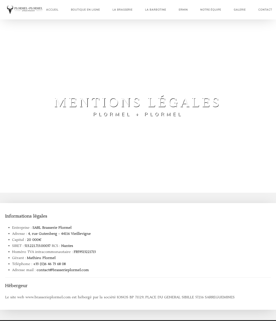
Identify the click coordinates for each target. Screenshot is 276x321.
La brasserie (123, 9)
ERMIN (183, 9)
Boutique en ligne (85, 9)
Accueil (52, 9)
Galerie (240, 9)
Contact (265, 9)
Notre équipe (210, 9)
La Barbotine (155, 9)
